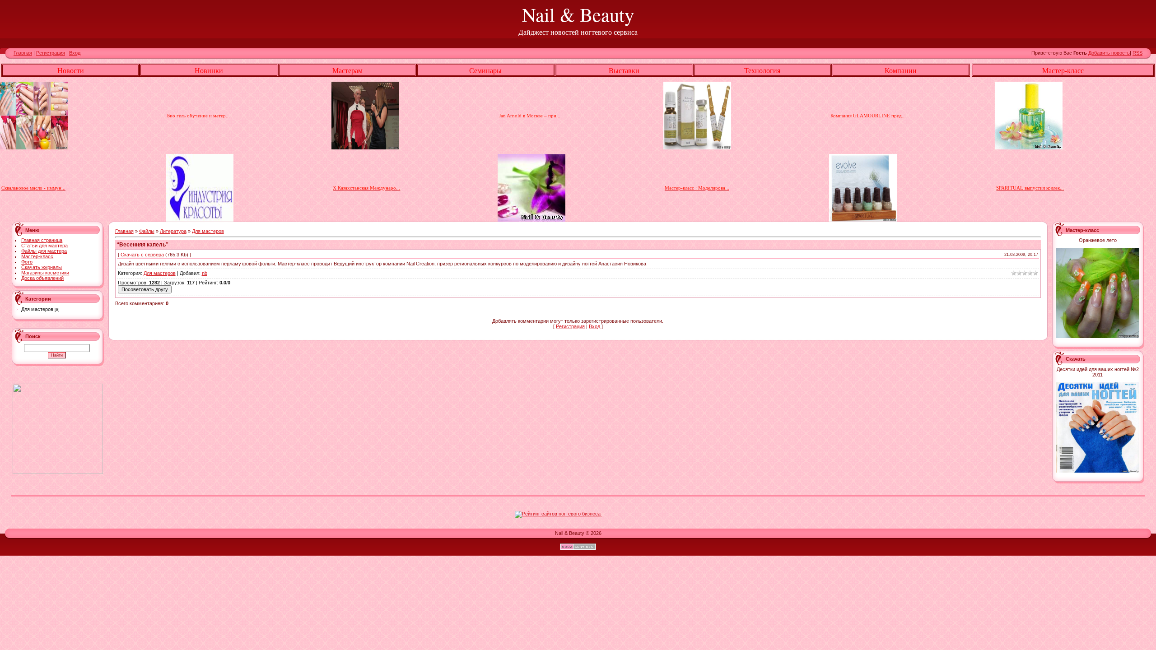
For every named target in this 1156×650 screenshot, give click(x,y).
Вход (74, 53)
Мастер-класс (37, 256)
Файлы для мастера (44, 251)
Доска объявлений (42, 278)
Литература (173, 231)
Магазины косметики (45, 272)
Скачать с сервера (142, 254)
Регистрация (50, 53)
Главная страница (41, 240)
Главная (23, 53)
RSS (1137, 53)
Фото (27, 262)
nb (204, 273)
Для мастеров (37, 309)
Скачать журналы (41, 267)
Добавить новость (1109, 53)
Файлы (146, 231)
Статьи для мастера (44, 245)
